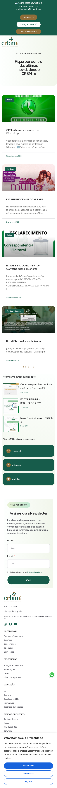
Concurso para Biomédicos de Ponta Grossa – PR (36, 386)
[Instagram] (8, 465)
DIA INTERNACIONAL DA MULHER (24, 199)
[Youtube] (8, 479)
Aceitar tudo (28, 765)
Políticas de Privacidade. (34, 572)
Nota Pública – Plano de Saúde (23, 341)
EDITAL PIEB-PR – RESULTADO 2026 (30, 401)
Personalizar (28, 773)
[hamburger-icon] (52, 42)
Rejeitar (28, 781)
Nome (10, 540)
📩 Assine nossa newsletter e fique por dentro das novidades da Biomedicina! (28, 6)
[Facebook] (8, 451)
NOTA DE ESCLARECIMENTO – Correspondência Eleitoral (23, 267)
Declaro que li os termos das (26, 572)
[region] (28, 760)
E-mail (10, 556)
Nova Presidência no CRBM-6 (36, 419)
